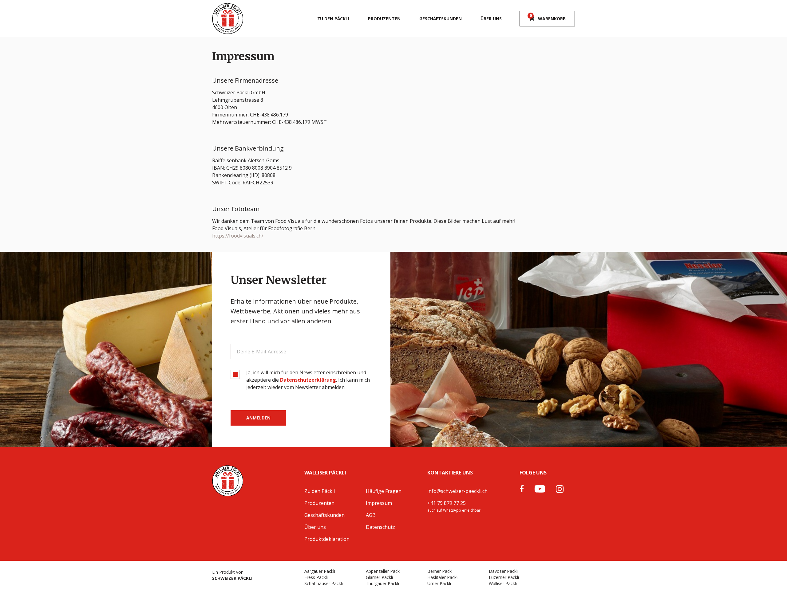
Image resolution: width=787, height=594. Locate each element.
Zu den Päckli (333, 19)
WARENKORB (548, 17)
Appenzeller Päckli (383, 571)
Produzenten (384, 19)
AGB (371, 515)
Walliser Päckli (503, 583)
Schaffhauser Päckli (323, 583)
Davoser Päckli (503, 571)
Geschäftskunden (440, 19)
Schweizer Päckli (232, 578)
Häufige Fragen (383, 491)
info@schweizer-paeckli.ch (457, 491)
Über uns (491, 19)
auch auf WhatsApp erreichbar (454, 510)
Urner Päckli (439, 583)
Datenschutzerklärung (308, 379)
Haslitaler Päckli (442, 577)
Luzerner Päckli (504, 577)
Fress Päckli (316, 577)
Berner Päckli (440, 571)
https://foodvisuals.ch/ (237, 235)
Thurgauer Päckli (382, 583)
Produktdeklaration (327, 539)
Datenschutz (380, 527)
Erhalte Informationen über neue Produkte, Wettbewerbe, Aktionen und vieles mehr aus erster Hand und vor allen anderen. (295, 311)
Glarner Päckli (379, 577)
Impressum (379, 503)
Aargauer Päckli (319, 571)
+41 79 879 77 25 (446, 503)
